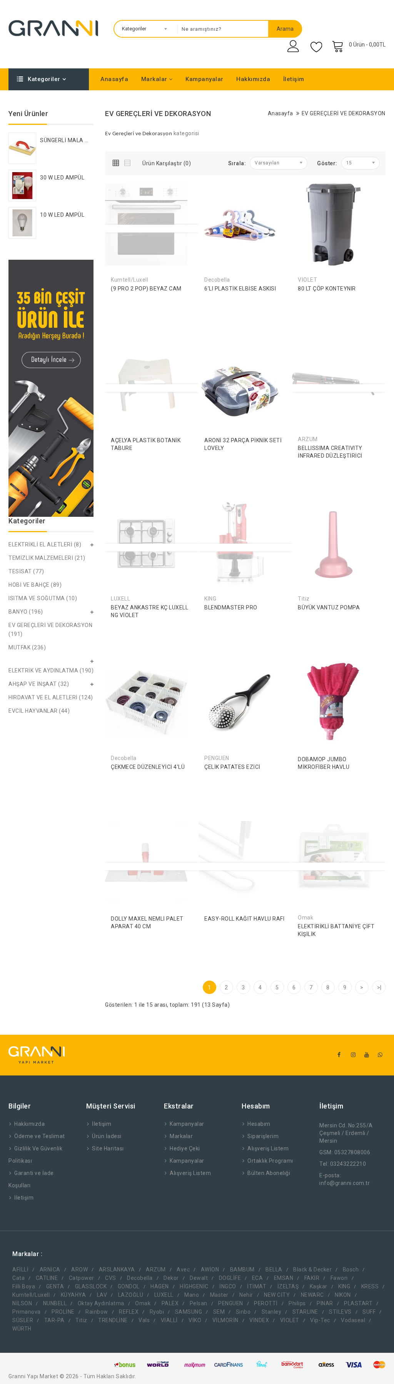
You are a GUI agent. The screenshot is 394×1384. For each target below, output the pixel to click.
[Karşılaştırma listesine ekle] (153, 300)
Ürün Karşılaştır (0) (166, 163)
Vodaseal (353, 1320)
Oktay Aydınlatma (101, 1303)
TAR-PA (54, 1320)
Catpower (81, 1278)
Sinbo (243, 1312)
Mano (191, 1295)
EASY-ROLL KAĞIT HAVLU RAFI (244, 919)
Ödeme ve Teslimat (39, 1136)
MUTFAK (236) (27, 647)
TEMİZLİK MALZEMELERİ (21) (46, 558)
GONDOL (129, 1286)
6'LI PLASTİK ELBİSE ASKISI (240, 288)
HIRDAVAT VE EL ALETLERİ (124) (50, 697)
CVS (110, 1278)
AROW (79, 1269)
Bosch (351, 1269)
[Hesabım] (294, 46)
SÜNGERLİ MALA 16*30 (70, 140)
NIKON (343, 1295)
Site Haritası (108, 1148)
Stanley (272, 1312)
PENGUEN (230, 1303)
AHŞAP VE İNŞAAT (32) (38, 684)
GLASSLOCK (91, 1286)
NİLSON (22, 1303)
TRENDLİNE (113, 1320)
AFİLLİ (20, 1269)
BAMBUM (242, 1269)
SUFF (369, 1312)
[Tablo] (117, 161)
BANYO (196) (25, 612)
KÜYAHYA (73, 1295)
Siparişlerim (263, 1136)
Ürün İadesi (107, 1136)
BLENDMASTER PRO (230, 607)
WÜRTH (22, 1329)
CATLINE (47, 1278)
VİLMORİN (225, 1320)
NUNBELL (55, 1303)
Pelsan (198, 1303)
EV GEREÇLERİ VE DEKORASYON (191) (50, 629)
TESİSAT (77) (26, 571)
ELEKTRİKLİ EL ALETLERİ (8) (44, 544)
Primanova (26, 1312)
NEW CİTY (277, 1295)
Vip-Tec (320, 1320)
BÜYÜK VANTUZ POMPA (329, 607)
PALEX (170, 1303)
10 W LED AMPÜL (62, 215)
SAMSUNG (188, 1312)
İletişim (293, 79)
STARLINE (305, 1312)
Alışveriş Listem (190, 1173)
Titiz (81, 1320)
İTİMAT (256, 1286)
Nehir (246, 1295)
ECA (257, 1278)
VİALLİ (169, 1320)
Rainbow (96, 1312)
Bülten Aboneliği (268, 1173)
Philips (297, 1303)
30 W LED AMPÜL (62, 177)
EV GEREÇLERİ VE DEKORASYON (344, 113)
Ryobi (157, 1312)
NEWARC (312, 1295)
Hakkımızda (253, 79)
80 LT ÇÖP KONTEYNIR (327, 288)
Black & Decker (312, 1269)
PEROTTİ (266, 1303)
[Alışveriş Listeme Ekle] (136, 300)
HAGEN (159, 1286)
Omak (142, 1303)
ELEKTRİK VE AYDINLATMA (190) (50, 670)
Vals (144, 1320)
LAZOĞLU (131, 1295)
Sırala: (237, 163)
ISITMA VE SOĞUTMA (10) (42, 598)
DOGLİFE (230, 1278)
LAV (102, 1295)
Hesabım (258, 1124)
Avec (183, 1269)
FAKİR (312, 1278)
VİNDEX (259, 1320)
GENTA (55, 1286)
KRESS (370, 1286)
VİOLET (289, 1320)
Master (219, 1295)
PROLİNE (63, 1312)
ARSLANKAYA (117, 1269)
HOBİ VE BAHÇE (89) (35, 585)
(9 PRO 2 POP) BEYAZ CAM (146, 288)
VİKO (195, 1320)
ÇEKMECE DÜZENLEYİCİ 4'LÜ (148, 767)
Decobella (140, 1278)
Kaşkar (318, 1286)
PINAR (325, 1303)
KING (344, 1286)
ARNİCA (50, 1269)
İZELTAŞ (288, 1286)
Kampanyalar (204, 79)
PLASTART (358, 1303)
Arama (285, 29)
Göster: (327, 163)
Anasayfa (114, 79)
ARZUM (156, 1269)
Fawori (339, 1278)
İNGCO (227, 1286)
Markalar (155, 79)
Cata (18, 1278)
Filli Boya (23, 1286)
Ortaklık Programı (270, 1161)
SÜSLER (22, 1320)
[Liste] (128, 161)
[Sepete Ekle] (212, 300)
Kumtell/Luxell (31, 1295)
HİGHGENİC (194, 1286)
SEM (219, 1312)
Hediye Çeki (185, 1148)
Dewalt (199, 1278)
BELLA (273, 1269)
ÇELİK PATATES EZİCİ (232, 767)
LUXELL (164, 1295)
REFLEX (129, 1312)
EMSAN (284, 1278)
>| (379, 987)
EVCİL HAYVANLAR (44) (39, 711)
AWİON (210, 1269)
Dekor (171, 1278)
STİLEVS (340, 1312)
